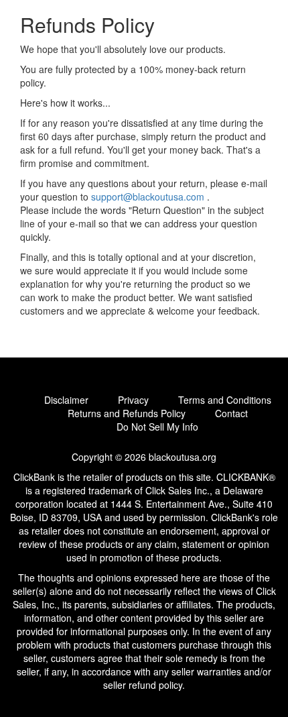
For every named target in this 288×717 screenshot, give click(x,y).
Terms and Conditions (224, 399)
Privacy (133, 399)
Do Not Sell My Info (157, 426)
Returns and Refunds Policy (127, 413)
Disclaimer (66, 399)
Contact (231, 413)
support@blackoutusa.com (147, 196)
